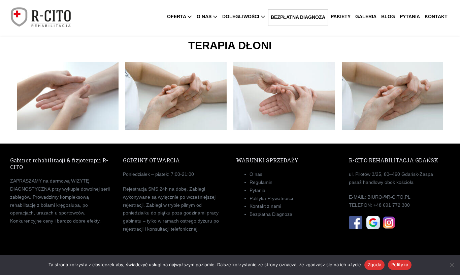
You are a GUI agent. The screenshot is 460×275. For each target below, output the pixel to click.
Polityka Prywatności (271, 198)
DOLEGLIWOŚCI (241, 16)
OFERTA (177, 16)
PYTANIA (410, 16)
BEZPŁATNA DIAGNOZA (298, 17)
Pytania (257, 190)
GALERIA (365, 16)
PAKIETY (341, 16)
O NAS (205, 16)
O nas (256, 174)
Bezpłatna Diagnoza (271, 214)
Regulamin (261, 182)
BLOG (388, 16)
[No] (451, 265)
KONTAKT (436, 16)
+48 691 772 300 (391, 205)
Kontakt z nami (265, 206)
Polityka (399, 264)
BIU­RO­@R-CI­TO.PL (388, 197)
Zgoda (374, 264)
